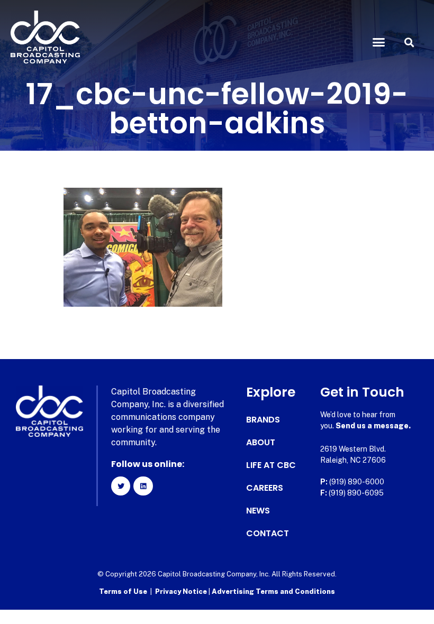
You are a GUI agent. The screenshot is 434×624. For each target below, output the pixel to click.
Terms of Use (123, 591)
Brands (263, 420)
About (260, 442)
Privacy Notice (182, 591)
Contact (267, 533)
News (258, 511)
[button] (379, 42)
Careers (264, 488)
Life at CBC (271, 465)
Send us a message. (373, 425)
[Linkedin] (142, 485)
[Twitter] (120, 485)
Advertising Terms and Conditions (273, 591)
